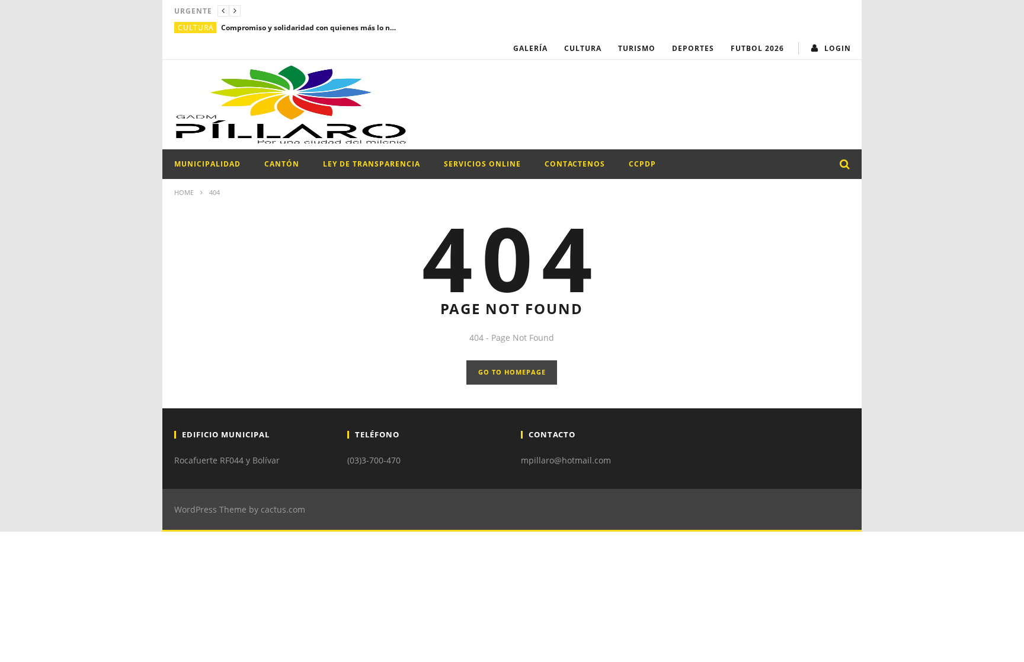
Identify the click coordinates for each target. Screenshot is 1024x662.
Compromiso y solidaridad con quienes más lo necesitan (310, 28)
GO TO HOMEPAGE (512, 371)
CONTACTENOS (575, 164)
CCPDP (642, 164)
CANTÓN (281, 164)
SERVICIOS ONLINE (482, 164)
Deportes (693, 48)
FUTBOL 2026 (757, 48)
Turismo (636, 48)
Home (184, 192)
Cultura (196, 28)
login (837, 48)
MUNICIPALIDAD (207, 164)
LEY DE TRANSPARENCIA (371, 164)
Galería (530, 48)
